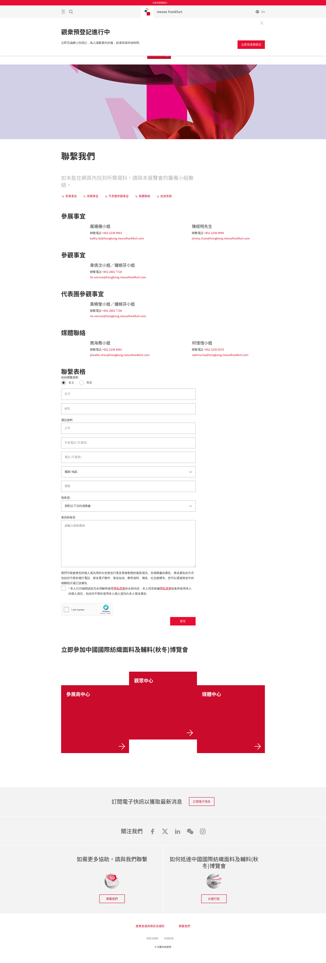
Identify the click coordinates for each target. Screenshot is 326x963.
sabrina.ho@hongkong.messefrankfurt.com (220, 355)
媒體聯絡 (144, 196)
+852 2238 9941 (112, 349)
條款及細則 (152, 938)
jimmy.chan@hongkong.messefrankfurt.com (221, 238)
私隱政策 (169, 938)
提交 (183, 621)
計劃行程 (214, 899)
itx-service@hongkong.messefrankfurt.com (118, 277)
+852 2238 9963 (112, 233)
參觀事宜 (92, 196)
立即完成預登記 (251, 44)
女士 (71, 382)
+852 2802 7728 (112, 272)
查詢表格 (166, 196)
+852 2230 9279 (214, 349)
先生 (89, 382)
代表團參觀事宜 (118, 196)
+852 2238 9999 (214, 233)
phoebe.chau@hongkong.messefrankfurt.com (120, 355)
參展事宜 (71, 196)
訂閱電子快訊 (201, 801)
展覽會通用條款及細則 (150, 926)
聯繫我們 (112, 899)
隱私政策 (119, 588)
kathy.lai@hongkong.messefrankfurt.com (117, 238)
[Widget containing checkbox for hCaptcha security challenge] (86, 609)
